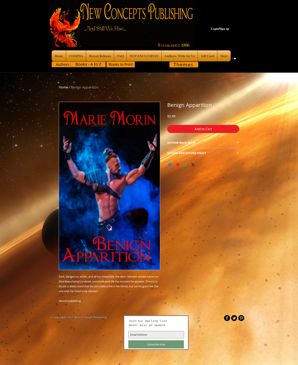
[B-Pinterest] (241, 318)
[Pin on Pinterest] (177, 164)
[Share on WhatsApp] (185, 164)
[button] (234, 58)
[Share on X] (193, 164)
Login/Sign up (220, 29)
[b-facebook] (227, 318)
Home (63, 87)
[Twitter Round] (234, 318)
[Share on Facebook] (169, 164)
